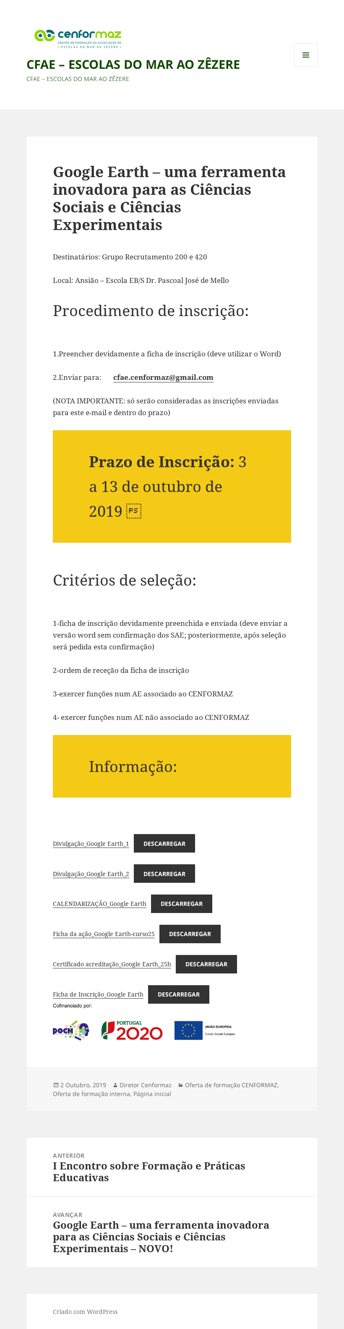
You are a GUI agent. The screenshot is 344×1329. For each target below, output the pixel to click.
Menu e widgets (306, 66)
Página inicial (152, 1094)
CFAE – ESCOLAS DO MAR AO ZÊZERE (133, 64)
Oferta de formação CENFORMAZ (231, 1085)
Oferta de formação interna (91, 1094)
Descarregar (164, 844)
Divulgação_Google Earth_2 (91, 874)
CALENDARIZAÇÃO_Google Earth (99, 904)
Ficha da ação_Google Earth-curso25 (104, 934)
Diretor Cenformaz (146, 1085)
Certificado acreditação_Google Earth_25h (112, 964)
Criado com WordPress (85, 1312)
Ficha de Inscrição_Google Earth (98, 994)
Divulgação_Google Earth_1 (91, 844)
